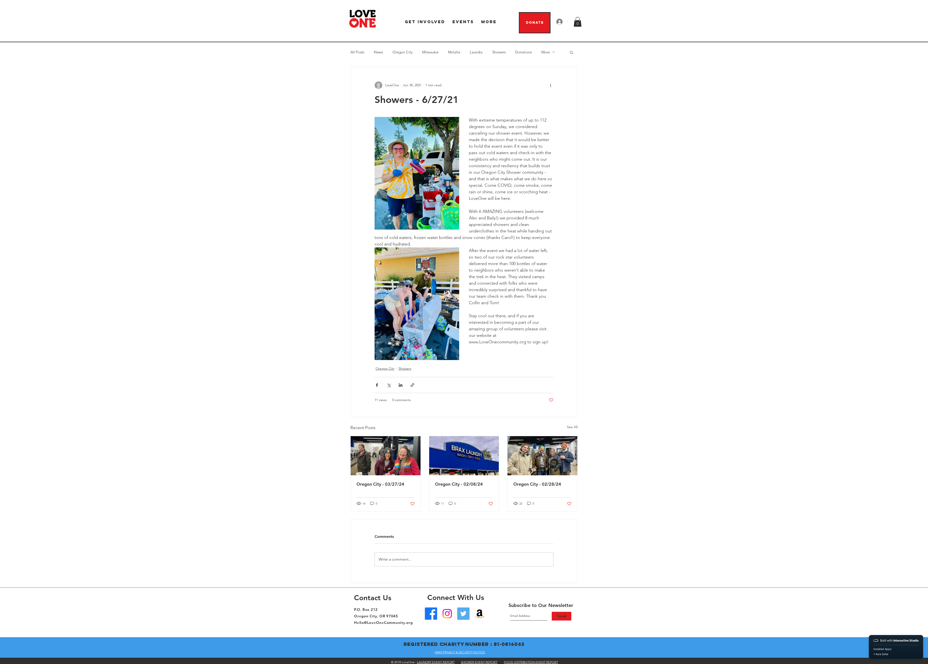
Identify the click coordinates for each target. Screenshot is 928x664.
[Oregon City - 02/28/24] (542, 455)
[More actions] (550, 85)
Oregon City (402, 52)
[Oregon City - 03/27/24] (385, 455)
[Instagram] (447, 613)
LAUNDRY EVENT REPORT (436, 662)
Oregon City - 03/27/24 (380, 484)
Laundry (476, 52)
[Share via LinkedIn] (400, 385)
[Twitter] (463, 613)
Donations (523, 52)
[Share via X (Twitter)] (388, 385)
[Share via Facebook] (377, 385)
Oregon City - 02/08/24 (459, 484)
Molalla (454, 52)
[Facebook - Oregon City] (431, 613)
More (545, 52)
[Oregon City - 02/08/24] (464, 455)
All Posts (357, 52)
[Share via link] (412, 385)
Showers (499, 52)
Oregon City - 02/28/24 (537, 484)
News (378, 52)
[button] (425, 21)
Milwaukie (430, 52)
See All (572, 427)
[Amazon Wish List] (479, 613)
